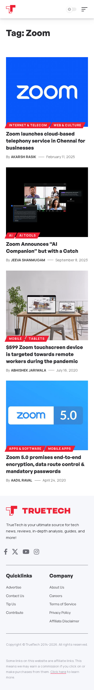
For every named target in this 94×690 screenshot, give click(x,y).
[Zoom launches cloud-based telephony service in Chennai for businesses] (47, 92)
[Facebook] (6, 552)
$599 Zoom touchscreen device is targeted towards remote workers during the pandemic (44, 354)
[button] (85, 9)
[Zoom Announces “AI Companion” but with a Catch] (47, 202)
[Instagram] (36, 552)
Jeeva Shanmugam (28, 260)
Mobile (15, 338)
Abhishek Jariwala (28, 370)
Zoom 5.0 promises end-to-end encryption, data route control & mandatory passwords (45, 464)
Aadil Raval (21, 480)
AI (11, 235)
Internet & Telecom (28, 125)
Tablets (37, 338)
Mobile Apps (59, 448)
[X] (15, 552)
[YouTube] (26, 552)
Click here (58, 671)
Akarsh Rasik (23, 156)
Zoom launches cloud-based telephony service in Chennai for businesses (45, 141)
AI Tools (27, 235)
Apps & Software (25, 448)
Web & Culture (67, 125)
